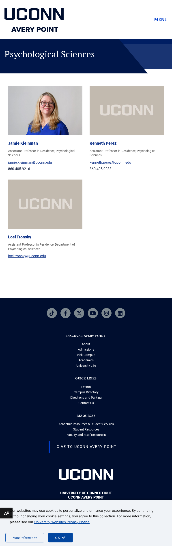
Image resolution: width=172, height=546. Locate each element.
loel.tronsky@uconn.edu (27, 256)
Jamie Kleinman (23, 143)
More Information (25, 537)
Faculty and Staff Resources (86, 435)
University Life (86, 365)
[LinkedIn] (120, 313)
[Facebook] (65, 313)
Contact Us (86, 403)
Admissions (86, 349)
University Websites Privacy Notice (62, 522)
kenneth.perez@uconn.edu (110, 162)
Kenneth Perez (103, 143)
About (86, 344)
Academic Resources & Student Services (86, 424)
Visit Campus (86, 355)
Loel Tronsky (19, 237)
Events (86, 387)
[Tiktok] (52, 313)
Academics (86, 360)
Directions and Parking (86, 397)
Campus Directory (86, 392)
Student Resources (86, 429)
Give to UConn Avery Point (87, 447)
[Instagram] (106, 313)
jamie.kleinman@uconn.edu (30, 162)
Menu (161, 19)
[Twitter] (79, 313)
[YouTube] (93, 313)
